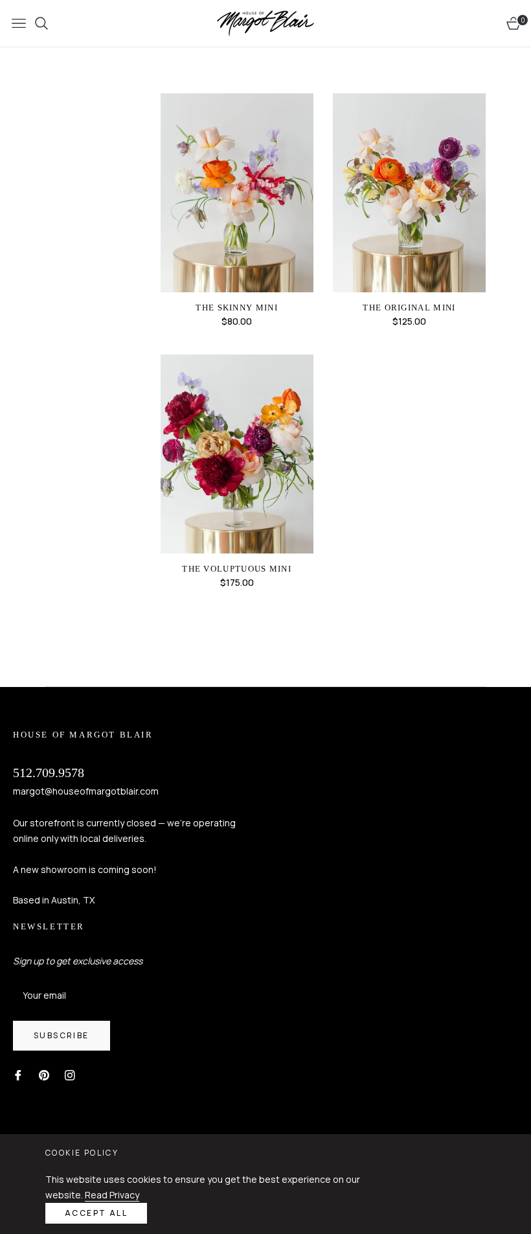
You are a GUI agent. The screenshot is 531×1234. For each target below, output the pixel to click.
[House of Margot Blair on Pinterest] (44, 1074)
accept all (96, 1212)
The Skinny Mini (237, 307)
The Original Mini (409, 307)
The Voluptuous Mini (236, 569)
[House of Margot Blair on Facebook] (18, 1074)
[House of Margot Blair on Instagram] (70, 1074)
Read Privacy (112, 1195)
